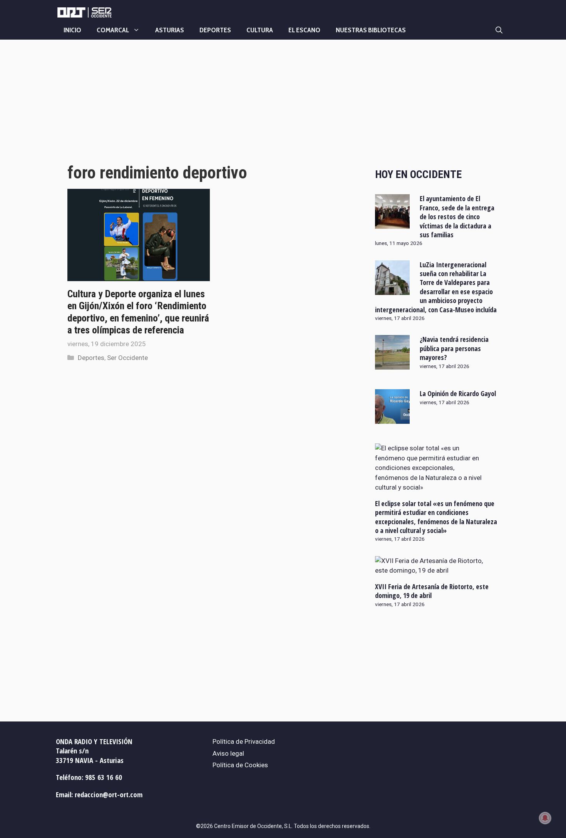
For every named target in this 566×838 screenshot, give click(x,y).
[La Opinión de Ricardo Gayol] (392, 419)
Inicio (72, 30)
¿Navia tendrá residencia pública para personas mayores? (454, 348)
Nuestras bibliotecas (371, 30)
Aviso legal (228, 753)
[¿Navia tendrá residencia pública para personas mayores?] (392, 364)
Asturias (169, 30)
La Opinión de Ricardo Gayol (458, 393)
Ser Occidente (127, 358)
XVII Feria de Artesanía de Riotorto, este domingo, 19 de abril (432, 591)
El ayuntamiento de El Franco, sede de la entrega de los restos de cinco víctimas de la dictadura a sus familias (457, 216)
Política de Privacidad (244, 741)
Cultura (259, 30)
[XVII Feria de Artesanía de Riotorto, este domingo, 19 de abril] (432, 570)
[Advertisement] (212, 109)
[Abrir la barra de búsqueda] (499, 30)
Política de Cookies (240, 765)
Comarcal (113, 30)
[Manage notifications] (545, 818)
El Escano (304, 30)
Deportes (215, 30)
